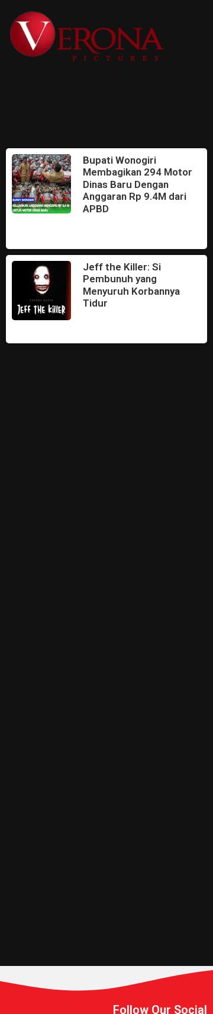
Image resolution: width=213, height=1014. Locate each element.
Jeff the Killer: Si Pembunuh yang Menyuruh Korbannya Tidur (131, 285)
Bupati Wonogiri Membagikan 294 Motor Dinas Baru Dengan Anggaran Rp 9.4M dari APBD (137, 184)
